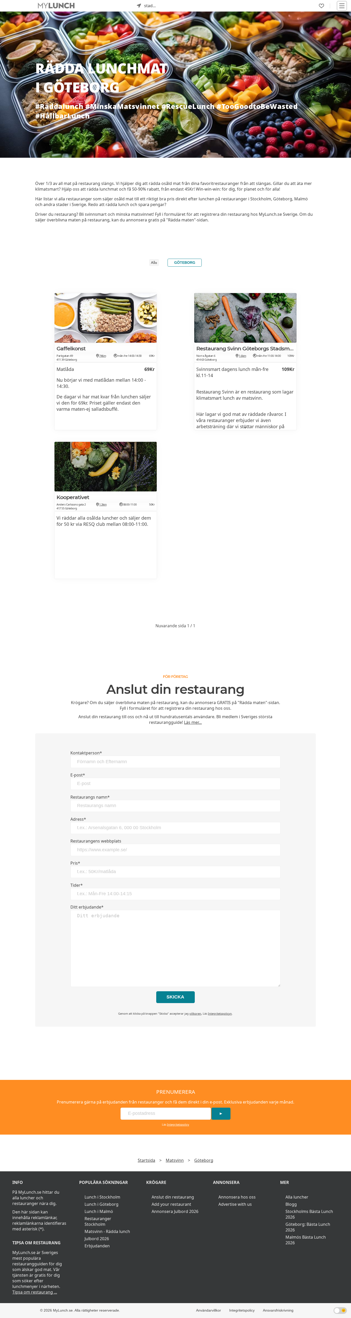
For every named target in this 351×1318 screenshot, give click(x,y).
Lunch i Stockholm (102, 1197)
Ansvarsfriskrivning (278, 1310)
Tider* (76, 885)
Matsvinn (175, 1160)
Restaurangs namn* (90, 797)
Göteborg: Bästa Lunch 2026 (307, 1227)
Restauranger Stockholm (98, 1221)
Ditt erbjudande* (87, 907)
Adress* (78, 819)
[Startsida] (56, 6)
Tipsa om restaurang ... (34, 1292)
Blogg (291, 1204)
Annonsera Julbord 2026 (175, 1211)
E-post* (77, 775)
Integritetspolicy (178, 1124)
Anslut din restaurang (173, 1197)
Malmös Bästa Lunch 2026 (305, 1240)
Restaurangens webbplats (95, 841)
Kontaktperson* (86, 753)
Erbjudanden (97, 1246)
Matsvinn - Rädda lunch (107, 1231)
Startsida (146, 1160)
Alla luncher (296, 1197)
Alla (154, 263)
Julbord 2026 (97, 1238)
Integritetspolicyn (220, 1013)
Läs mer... (193, 722)
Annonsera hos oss (237, 1197)
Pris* (75, 863)
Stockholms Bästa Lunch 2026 (309, 1214)
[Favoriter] (321, 5)
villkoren (195, 1013)
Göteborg (184, 262)
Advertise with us (235, 1204)
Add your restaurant (171, 1204)
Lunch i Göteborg (101, 1204)
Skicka (175, 996)
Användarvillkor (208, 1310)
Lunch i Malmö (99, 1211)
